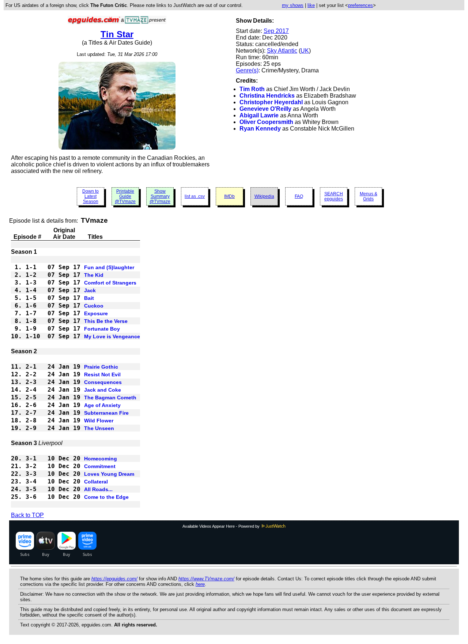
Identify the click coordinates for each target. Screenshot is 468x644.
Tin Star (117, 34)
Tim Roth (252, 89)
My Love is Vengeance (112, 336)
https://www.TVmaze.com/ (206, 578)
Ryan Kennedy (260, 128)
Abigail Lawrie (259, 115)
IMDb (229, 196)
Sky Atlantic (282, 51)
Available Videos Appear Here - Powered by (221, 526)
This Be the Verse (106, 321)
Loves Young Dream (109, 474)
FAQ (299, 196)
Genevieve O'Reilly (265, 109)
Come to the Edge (106, 497)
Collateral (96, 482)
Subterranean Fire (106, 413)
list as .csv (195, 196)
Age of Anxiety (102, 405)
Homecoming (100, 459)
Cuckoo (93, 306)
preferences (360, 5)
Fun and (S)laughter (109, 267)
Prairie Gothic (101, 367)
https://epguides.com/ (114, 578)
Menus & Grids (368, 196)
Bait (89, 298)
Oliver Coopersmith (266, 122)
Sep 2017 (276, 31)
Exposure (96, 313)
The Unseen (99, 428)
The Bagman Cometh (110, 397)
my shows (292, 5)
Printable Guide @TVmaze (125, 196)
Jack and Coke (102, 390)
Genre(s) (247, 70)
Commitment (100, 466)
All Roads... (98, 489)
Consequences (103, 382)
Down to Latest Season (90, 196)
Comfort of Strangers (110, 283)
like (311, 5)
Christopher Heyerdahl (271, 102)
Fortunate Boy (102, 329)
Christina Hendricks (267, 96)
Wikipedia (264, 196)
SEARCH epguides (333, 196)
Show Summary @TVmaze (160, 196)
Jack (90, 290)
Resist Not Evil (102, 374)
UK (305, 51)
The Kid (93, 275)
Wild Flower (98, 420)
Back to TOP (27, 515)
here (200, 584)
